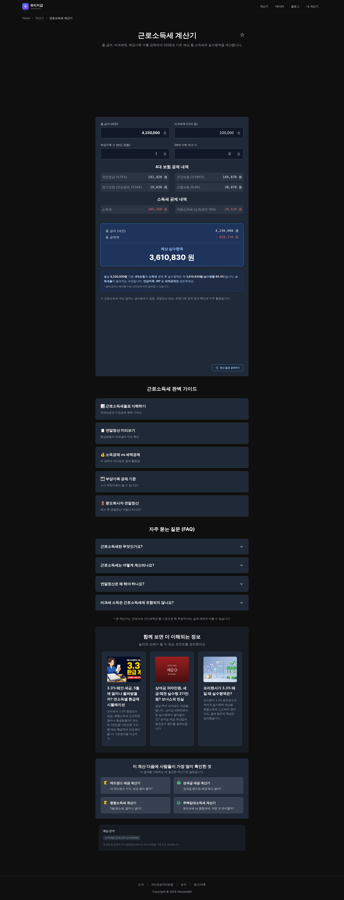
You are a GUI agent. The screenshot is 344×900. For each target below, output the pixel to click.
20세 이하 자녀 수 (185, 145)
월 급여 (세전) (109, 123)
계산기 (264, 6)
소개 (141, 884)
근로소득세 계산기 (60, 18)
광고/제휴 (200, 884)
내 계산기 (313, 6)
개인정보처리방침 (162, 884)
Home (26, 18)
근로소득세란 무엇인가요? (122, 546)
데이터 (280, 6)
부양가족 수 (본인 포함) (115, 145)
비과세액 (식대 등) (185, 123)
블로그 (295, 6)
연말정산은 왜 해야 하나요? (122, 584)
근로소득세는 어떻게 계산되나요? (127, 565)
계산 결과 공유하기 (230, 367)
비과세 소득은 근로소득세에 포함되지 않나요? (137, 602)
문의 (183, 884)
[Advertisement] (172, 81)
